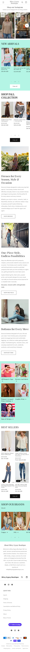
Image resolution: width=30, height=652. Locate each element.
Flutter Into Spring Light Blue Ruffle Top (20, 68)
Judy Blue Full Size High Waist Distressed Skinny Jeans (21, 486)
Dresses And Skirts (21, 379)
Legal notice (25, 648)
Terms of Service (7, 602)
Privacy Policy (7, 610)
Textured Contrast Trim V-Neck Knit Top (19, 120)
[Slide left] (11, 82)
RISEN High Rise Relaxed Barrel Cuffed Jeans (7, 454)
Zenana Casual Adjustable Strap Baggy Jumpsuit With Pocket (7, 486)
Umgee (3, 532)
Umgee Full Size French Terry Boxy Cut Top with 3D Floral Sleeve (22, 454)
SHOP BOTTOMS (8, 352)
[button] (3, 2)
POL (15, 532)
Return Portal (7, 618)
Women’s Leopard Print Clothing (7, 400)
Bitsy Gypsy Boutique (14, 643)
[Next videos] (27, 26)
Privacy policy (17, 645)
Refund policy (9, 645)
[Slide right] (18, 82)
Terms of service (25, 645)
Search (5, 595)
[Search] (22, 577)
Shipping (5, 599)
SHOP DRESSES (8, 216)
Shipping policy (7, 648)
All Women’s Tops (7, 379)
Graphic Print (19, 399)
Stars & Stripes (6, 419)
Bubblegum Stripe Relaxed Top (5, 68)
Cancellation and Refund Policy (11, 606)
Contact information (16, 648)
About (5, 614)
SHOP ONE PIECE (9, 292)
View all (15, 86)
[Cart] (26, 577)
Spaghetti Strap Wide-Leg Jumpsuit (6, 120)
